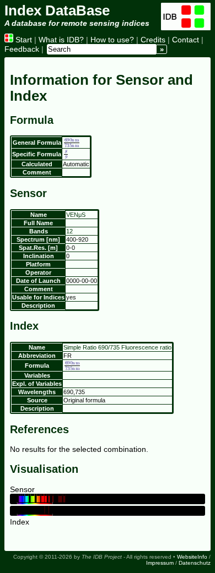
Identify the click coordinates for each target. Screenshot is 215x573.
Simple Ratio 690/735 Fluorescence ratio (117, 347)
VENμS (75, 214)
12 (69, 231)
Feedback (21, 49)
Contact (185, 39)
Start (22, 39)
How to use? (112, 39)
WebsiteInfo (192, 557)
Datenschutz (195, 563)
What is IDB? (61, 39)
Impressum (160, 563)
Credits (153, 39)
